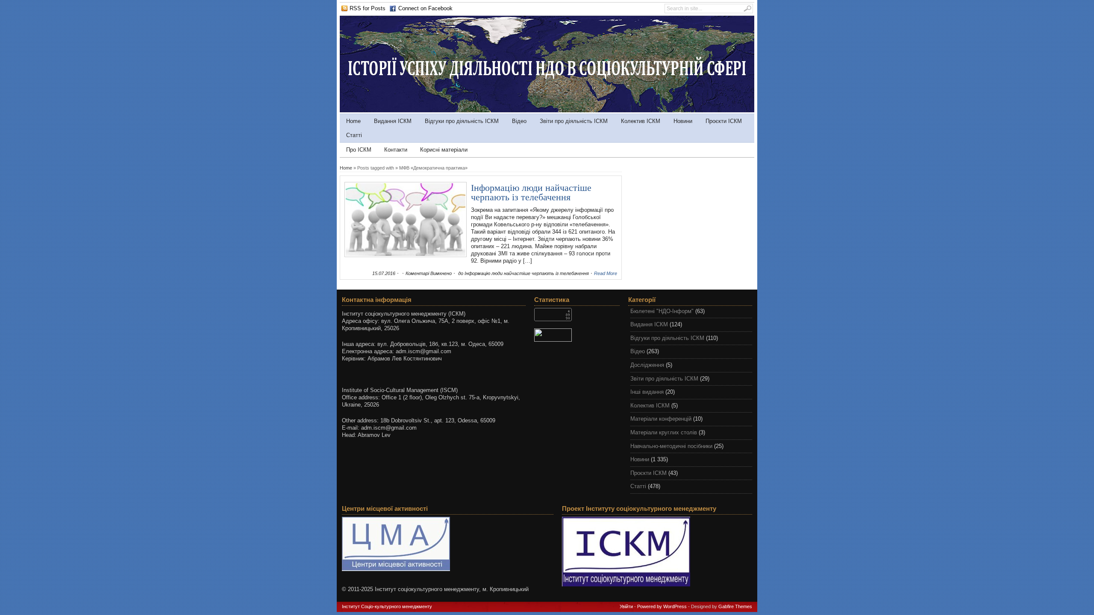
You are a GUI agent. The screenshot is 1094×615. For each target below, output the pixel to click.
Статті (354, 135)
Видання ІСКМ (393, 121)
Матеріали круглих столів (663, 432)
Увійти (626, 606)
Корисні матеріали (444, 149)
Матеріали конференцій (660, 419)
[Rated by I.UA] (577, 335)
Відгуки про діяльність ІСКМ (462, 121)
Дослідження (647, 365)
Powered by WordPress (662, 606)
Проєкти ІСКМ (724, 121)
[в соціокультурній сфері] (547, 110)
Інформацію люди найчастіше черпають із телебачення (531, 192)
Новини (682, 121)
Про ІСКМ (358, 149)
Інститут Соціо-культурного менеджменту (387, 606)
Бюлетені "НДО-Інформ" (662, 311)
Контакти (395, 149)
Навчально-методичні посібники (671, 446)
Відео (519, 121)
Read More (605, 273)
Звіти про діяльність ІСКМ (574, 121)
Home (353, 121)
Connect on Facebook (425, 8)
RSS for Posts (367, 8)
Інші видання (647, 392)
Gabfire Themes (735, 606)
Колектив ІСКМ (640, 121)
